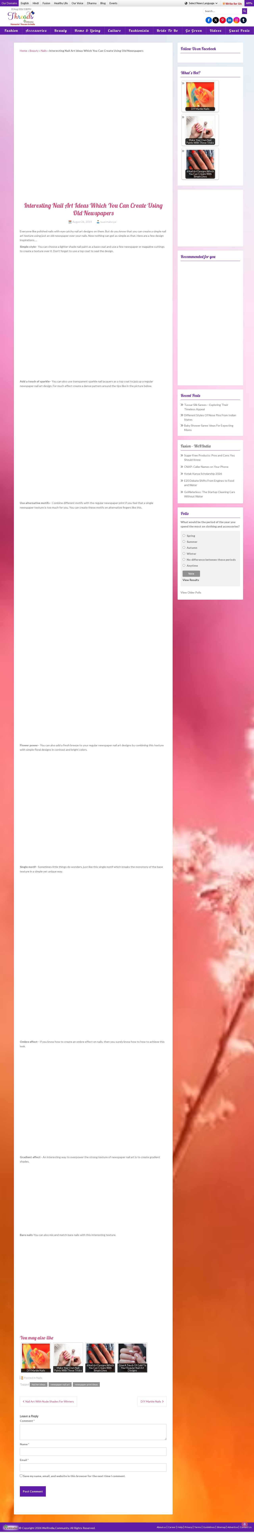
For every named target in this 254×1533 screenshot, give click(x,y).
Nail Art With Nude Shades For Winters (49, 1401)
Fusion (46, 3)
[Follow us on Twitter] (216, 20)
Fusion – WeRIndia (196, 445)
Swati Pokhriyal (108, 221)
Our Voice (77, 3)
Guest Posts (239, 30)
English (25, 3)
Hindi (36, 3)
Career (172, 1527)
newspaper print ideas (86, 1384)
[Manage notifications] (244, 1524)
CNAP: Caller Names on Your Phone (206, 466)
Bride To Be (167, 30)
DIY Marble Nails (151, 1401)
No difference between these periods (211, 559)
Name (24, 1444)
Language (202, 3)
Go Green (194, 30)
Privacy (189, 1527)
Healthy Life (61, 3)
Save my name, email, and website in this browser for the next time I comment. (74, 1476)
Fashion (11, 30)
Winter (191, 553)
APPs (249, 3)
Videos (216, 30)
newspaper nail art (60, 1384)
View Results (191, 580)
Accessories (36, 30)
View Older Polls (191, 592)
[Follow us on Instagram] (236, 20)
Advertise (232, 1527)
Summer (192, 541)
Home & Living (87, 30)
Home (23, 50)
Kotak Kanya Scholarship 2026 (203, 473)
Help (180, 1527)
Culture (114, 30)
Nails (44, 50)
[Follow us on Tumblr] (243, 20)
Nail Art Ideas (38, 1384)
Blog (103, 3)
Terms (198, 1527)
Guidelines (209, 1527)
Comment (27, 1420)
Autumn (192, 547)
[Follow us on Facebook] (209, 20)
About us (161, 1527)
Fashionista (139, 30)
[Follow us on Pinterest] (222, 20)
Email (24, 1460)
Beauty (60, 30)
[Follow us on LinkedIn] (229, 20)
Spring (191, 535)
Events (113, 3)
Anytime (192, 565)
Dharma (91, 3)
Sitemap (221, 1527)
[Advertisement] (127, 14)
